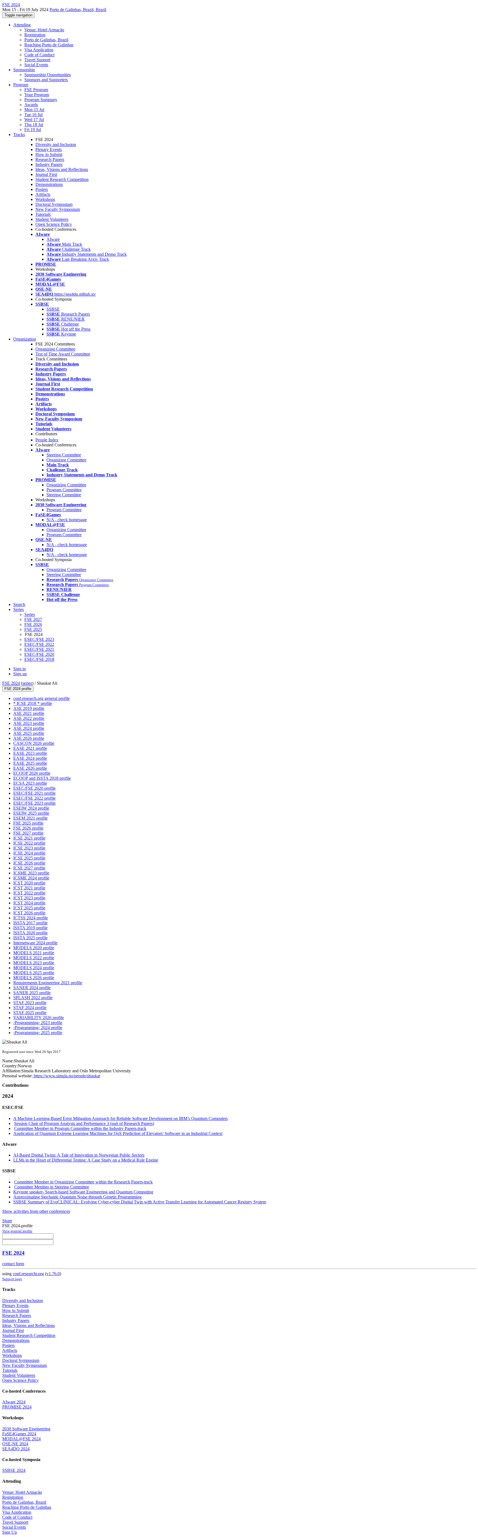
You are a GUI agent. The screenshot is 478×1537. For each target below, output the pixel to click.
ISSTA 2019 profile (30, 927)
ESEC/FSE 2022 (39, 644)
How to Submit (48, 154)
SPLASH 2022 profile (33, 997)
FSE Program (36, 89)
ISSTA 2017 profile (30, 922)
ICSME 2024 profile (31, 878)
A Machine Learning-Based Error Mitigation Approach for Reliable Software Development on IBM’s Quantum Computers (120, 1118)
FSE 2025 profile (28, 823)
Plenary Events (48, 149)
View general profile (17, 1231)
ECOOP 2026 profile (31, 773)
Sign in (19, 668)
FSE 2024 (11, 683)
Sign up (20, 673)
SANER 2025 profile (32, 992)
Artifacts (42, 194)
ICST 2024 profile (29, 903)
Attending (22, 24)
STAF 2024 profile (29, 1007)
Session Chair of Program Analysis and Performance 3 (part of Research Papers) (84, 1123)
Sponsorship (24, 69)
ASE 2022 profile (28, 718)
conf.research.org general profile (41, 698)
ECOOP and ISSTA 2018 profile (42, 778)
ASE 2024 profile (28, 728)
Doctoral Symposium (53, 204)
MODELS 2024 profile (33, 967)
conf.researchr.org (28, 1273)
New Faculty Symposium (57, 209)
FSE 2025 (33, 629)
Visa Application (38, 49)
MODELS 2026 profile (33, 977)
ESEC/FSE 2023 (39, 639)
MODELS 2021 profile (33, 952)
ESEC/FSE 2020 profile (34, 788)
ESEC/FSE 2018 (39, 659)
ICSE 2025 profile (29, 858)
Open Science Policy (53, 224)
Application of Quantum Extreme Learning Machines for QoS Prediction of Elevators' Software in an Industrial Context (117, 1133)
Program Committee (64, 489)
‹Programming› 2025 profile (37, 1032)
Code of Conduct (39, 54)
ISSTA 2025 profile (30, 937)
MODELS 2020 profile (33, 947)
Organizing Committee (55, 349)
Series (29, 614)
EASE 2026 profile (30, 768)
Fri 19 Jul (32, 129)
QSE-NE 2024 (15, 1443)
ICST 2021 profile (29, 888)
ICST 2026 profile (29, 913)
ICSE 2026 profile (29, 863)
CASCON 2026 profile (33, 743)
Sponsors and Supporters (46, 79)
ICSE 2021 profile (29, 838)
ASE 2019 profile (28, 708)
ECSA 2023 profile (30, 783)
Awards (31, 104)
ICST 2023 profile (29, 898)
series (27, 683)
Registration (34, 34)
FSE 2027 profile (28, 833)
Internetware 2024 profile (35, 942)
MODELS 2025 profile (33, 972)
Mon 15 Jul (34, 109)
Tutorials (43, 214)
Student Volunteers (51, 219)
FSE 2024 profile (17, 689)
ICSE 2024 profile (29, 853)
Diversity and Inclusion (55, 144)
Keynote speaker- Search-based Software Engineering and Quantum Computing (83, 1192)
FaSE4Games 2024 (19, 1433)
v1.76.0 (53, 1273)
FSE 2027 (33, 619)
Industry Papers (49, 164)
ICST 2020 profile (29, 883)
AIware (53, 239)
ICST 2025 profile (29, 908)
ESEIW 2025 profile (31, 813)
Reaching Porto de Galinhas (48, 44)
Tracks (19, 134)
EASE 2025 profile (30, 763)
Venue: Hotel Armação (44, 29)
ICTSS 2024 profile (30, 917)
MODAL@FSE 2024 (21, 1438)
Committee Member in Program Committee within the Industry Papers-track (80, 1128)
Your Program (36, 94)
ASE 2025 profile (28, 733)
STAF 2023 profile (29, 1002)
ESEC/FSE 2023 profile (34, 803)
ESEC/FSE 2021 (39, 649)
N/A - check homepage (66, 519)
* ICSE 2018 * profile (32, 703)
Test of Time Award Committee (62, 354)
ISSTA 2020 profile (30, 932)
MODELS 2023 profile (33, 962)
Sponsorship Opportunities (47, 74)
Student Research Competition (62, 179)
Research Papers (49, 159)
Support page (12, 1279)
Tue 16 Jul (33, 114)
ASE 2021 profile (28, 713)
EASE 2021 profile (30, 748)
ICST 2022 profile (29, 893)
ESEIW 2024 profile (31, 808)
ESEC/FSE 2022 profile (34, 798)
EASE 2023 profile (30, 753)
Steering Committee (63, 454)
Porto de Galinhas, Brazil (46, 39)
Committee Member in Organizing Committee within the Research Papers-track (83, 1182)
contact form (13, 1263)
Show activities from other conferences (36, 1211)
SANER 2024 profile (32, 987)
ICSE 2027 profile (29, 868)
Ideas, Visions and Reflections (61, 169)
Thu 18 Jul (33, 124)
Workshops (45, 199)
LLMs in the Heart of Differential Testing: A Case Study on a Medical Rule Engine (85, 1160)
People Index (46, 440)
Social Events (36, 64)
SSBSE (53, 309)
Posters (41, 189)
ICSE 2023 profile (29, 848)
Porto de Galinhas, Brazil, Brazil (78, 9)
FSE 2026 (33, 624)
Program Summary (40, 99)
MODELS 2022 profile (33, 957)
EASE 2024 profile (30, 758)
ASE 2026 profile (28, 738)
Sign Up (9, 1532)
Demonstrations (49, 184)
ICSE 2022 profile (29, 843)
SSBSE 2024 (13, 1470)
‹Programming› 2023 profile (37, 1022)
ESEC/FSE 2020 (39, 654)
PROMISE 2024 (17, 1407)
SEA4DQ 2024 (16, 1448)
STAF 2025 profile (29, 1012)
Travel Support (37, 59)
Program (20, 84)
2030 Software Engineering (26, 1428)
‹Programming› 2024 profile (37, 1027)
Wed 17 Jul (34, 119)
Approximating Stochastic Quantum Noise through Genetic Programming (77, 1197)
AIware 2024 (13, 1402)
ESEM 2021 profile (30, 818)
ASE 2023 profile (28, 723)
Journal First (46, 174)
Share (7, 1220)
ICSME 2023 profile (31, 873)
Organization (24, 339)
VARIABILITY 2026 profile (38, 1017)
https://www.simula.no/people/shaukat (66, 1075)
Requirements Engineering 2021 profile (47, 982)
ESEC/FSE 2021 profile (34, 793)
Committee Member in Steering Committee (51, 1187)
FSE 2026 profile (28, 828)
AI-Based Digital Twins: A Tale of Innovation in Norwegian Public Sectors (78, 1155)
